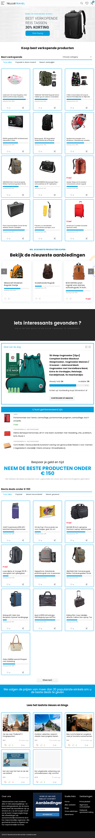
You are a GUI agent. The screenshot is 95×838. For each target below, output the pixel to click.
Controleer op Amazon (59, 398)
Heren (15, 414)
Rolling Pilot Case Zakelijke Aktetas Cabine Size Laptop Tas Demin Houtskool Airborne (79, 617)
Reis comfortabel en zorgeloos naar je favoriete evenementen (79, 735)
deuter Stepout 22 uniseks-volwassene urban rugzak (76, 183)
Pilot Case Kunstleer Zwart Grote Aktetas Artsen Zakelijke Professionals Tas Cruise (15, 227)
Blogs (67, 808)
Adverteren (69, 814)
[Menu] (3, 3)
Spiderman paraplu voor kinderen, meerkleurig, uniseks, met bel (78, 140)
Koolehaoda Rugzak (39, 282)
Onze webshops (71, 811)
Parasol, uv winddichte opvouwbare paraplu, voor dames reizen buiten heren (45, 227)
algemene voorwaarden (84, 806)
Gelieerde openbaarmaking (86, 811)
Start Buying (37, 33)
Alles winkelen (70, 805)
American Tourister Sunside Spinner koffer (76, 227)
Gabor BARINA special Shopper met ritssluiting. (15, 660)
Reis (4, 740)
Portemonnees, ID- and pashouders (26, 429)
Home (67, 801)
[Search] (81, 3)
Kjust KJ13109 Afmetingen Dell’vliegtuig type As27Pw (45, 616)
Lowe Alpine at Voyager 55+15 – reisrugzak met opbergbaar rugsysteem (15, 573)
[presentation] (4, 271)
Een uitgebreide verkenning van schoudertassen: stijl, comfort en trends (47, 773)
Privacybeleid (84, 801)
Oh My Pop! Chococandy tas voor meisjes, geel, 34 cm (46, 528)
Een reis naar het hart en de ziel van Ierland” (15, 772)
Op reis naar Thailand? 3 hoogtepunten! (12, 735)
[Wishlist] (87, 3)
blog (36, 777)
